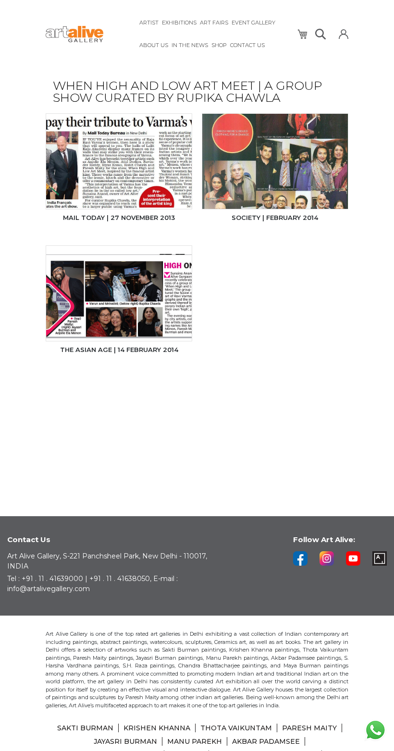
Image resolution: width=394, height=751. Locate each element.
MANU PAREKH (194, 741)
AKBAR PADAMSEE (266, 741)
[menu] (212, 34)
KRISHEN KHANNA (156, 728)
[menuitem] (149, 23)
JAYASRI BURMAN (125, 741)
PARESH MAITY (309, 728)
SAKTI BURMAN (85, 728)
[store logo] (86, 34)
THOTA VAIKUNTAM (236, 728)
